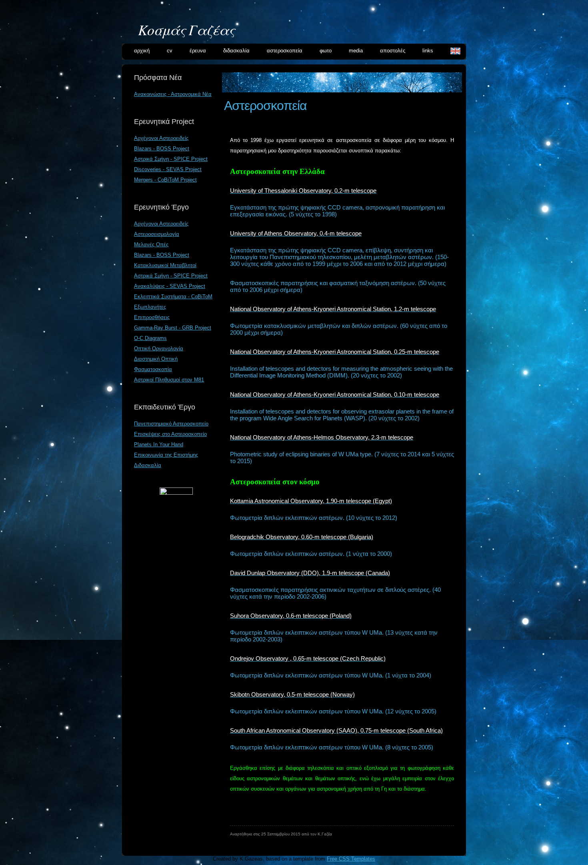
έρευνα (198, 51)
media (356, 51)
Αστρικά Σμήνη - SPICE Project (171, 159)
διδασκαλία (236, 51)
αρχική (142, 51)
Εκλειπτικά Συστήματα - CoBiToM (173, 297)
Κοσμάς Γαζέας (186, 29)
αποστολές (392, 51)
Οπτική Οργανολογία (158, 349)
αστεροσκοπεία (284, 51)
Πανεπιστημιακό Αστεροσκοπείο (171, 424)
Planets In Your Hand (158, 444)
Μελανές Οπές (151, 245)
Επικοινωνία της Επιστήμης (166, 455)
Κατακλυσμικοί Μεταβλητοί (165, 265)
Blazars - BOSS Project (161, 149)
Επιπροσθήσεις (152, 317)
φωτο (326, 51)
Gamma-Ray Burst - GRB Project (172, 328)
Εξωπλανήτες (150, 307)
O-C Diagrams (150, 338)
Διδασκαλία (147, 465)
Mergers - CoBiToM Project (165, 180)
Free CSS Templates (351, 859)
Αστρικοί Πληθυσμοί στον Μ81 (169, 380)
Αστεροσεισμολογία (156, 234)
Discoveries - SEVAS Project (168, 169)
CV (169, 51)
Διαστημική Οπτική (156, 359)
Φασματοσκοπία (153, 369)
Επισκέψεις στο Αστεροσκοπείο (170, 434)
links (427, 51)
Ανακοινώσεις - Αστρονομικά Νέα (173, 94)
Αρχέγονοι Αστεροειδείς (161, 138)
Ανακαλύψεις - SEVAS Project (169, 286)
